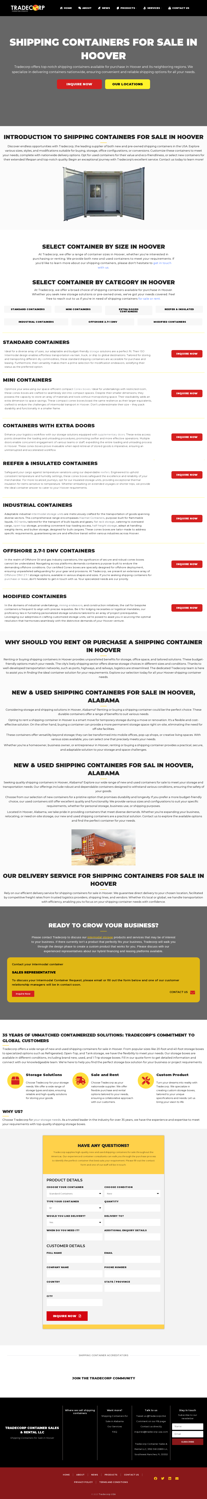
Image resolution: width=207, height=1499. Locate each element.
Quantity (111, 1201)
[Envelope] (177, 1478)
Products (111, 1475)
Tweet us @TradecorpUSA (151, 1416)
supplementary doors (111, 434)
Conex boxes (82, 389)
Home (66, 1475)
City (50, 1296)
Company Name (58, 1267)
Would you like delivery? (66, 1216)
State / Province (117, 1281)
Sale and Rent (105, 1075)
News (94, 1475)
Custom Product (172, 1075)
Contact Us (179, 992)
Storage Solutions (44, 1075)
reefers (105, 472)
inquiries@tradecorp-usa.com (151, 1431)
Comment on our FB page (151, 1421)
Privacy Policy (83, 1482)
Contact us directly (151, 1426)
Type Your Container (63, 1201)
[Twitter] (163, 1478)
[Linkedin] (170, 1478)
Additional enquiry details (125, 1230)
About (80, 1475)
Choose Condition (118, 1187)
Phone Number (115, 1267)
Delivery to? (114, 1216)
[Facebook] (156, 1478)
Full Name (54, 1252)
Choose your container (65, 1187)
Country (53, 1281)
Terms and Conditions (113, 1482)
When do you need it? (63, 1230)
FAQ (114, 1431)
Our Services (114, 1426)
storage (94, 351)
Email (108, 1252)
